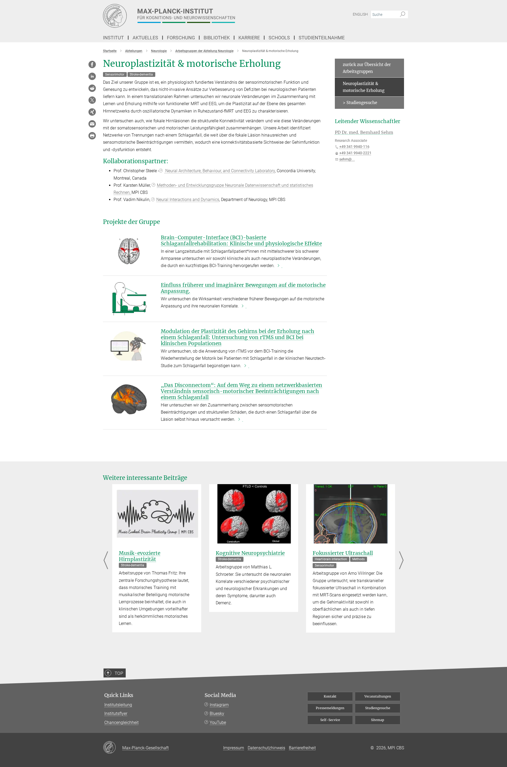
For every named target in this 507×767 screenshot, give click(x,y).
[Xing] (92, 112)
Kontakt (330, 696)
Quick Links (118, 695)
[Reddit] (92, 88)
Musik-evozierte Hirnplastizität (139, 556)
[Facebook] (92, 64)
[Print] (92, 136)
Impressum (233, 747)
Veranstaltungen (377, 696)
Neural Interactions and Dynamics (187, 199)
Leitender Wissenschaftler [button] (367, 121)
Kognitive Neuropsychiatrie (250, 553)
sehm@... (347, 159)
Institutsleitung (118, 704)
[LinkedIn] (92, 76)
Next (401, 561)
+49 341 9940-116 (354, 146)
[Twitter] (92, 100)
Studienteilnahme (322, 38)
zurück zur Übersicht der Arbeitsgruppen (367, 68)
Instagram (219, 704)
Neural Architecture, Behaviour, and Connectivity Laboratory (219, 170)
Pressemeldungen (330, 708)
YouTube (218, 722)
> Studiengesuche (360, 102)
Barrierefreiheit (302, 747)
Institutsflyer (115, 713)
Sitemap (377, 720)
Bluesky (217, 713)
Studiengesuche (377, 708)
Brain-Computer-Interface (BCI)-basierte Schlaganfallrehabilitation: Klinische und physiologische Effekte (241, 240)
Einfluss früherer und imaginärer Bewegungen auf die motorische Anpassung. (243, 288)
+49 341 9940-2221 (355, 153)
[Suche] (402, 14)
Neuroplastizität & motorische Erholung (363, 87)
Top (119, 673)
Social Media (220, 695)
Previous (106, 561)
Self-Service (330, 720)
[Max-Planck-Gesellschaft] (112, 747)
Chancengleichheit (121, 722)
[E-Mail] (92, 124)
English (360, 14)
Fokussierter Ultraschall (343, 553)
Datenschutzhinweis (266, 747)
